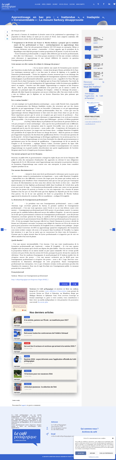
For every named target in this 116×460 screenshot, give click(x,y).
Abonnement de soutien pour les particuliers (98, 65)
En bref (55, 4)
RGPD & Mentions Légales (53, 456)
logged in (24, 405)
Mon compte (80, 4)
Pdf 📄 (74, 284)
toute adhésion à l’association (56, 291)
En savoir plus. (43, 302)
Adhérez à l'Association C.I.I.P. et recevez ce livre (98, 39)
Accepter (81, 453)
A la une (37, 4)
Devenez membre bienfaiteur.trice (98, 47)
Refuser (92, 453)
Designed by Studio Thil (67, 456)
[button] (113, 438)
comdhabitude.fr (90, 124)
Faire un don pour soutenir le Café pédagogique (98, 56)
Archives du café (89, 432)
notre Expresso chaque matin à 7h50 (26, 425)
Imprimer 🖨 (64, 284)
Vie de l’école (63, 4)
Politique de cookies (94, 456)
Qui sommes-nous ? (89, 429)
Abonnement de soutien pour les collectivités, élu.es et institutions (98, 74)
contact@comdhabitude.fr (93, 122)
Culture (72, 4)
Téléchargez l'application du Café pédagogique (94, 96)
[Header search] (93, 4)
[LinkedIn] (109, 4)
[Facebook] (103, 4)
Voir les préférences (106, 453)
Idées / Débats (46, 4)
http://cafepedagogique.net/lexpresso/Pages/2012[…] (29, 279)
